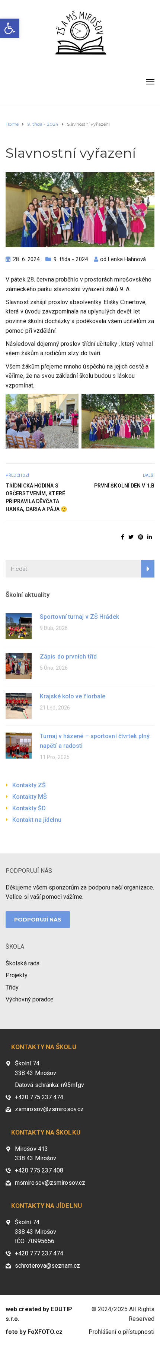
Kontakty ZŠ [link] (29, 785)
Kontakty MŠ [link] (29, 796)
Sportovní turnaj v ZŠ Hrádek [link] (79, 616)
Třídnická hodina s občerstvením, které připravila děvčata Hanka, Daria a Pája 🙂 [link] (36, 497)
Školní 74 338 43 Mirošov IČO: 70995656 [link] (35, 1232)
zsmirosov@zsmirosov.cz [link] (49, 1109)
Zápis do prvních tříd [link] (68, 656)
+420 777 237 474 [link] (39, 1253)
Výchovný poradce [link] (30, 999)
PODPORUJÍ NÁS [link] (29, 870)
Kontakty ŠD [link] (29, 808)
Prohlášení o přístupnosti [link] (122, 1331)
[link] (9, 28)
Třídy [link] (12, 987)
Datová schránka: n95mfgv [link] (49, 1084)
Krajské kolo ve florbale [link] (72, 696)
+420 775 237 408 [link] (39, 1170)
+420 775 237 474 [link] (39, 1097)
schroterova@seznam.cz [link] (47, 1265)
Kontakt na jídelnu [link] (36, 819)
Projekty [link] (17, 975)
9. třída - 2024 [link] (71, 259)
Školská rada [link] (22, 963)
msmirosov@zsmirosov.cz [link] (50, 1182)
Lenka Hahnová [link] (127, 259)
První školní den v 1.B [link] (124, 486)
